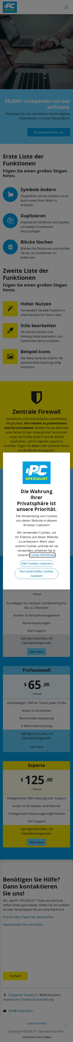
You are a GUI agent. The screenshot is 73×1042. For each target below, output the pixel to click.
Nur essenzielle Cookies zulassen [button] (36, 573)
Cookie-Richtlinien (42, 555)
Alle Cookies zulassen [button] (37, 563)
